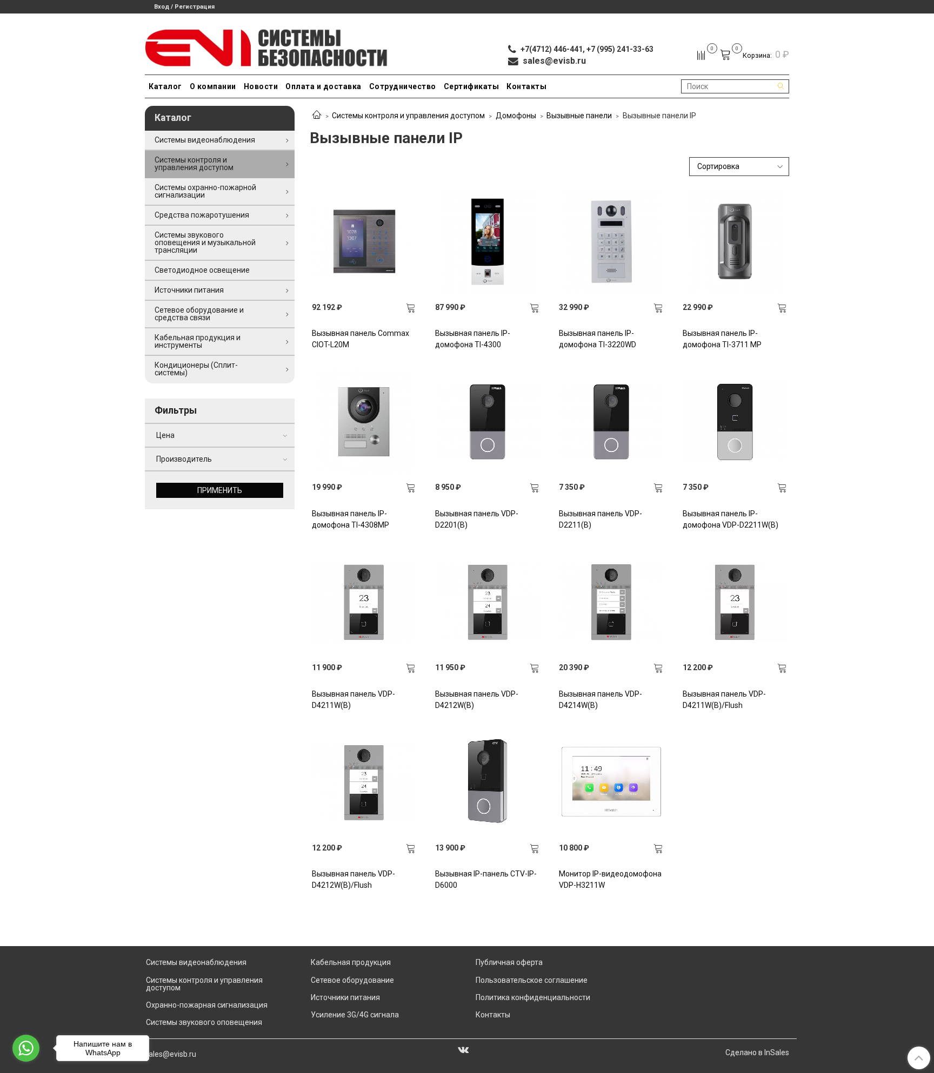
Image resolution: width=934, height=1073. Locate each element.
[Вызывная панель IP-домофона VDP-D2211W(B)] (735, 421)
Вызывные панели (579, 115)
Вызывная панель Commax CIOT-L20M (360, 339)
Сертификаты (471, 86)
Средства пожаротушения (202, 215)
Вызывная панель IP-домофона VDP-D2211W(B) (730, 519)
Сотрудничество (402, 86)
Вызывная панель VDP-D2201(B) (476, 519)
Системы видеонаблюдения (205, 140)
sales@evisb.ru (170, 1054)
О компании (213, 86)
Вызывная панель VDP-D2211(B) (600, 519)
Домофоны (516, 115)
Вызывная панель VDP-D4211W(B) (353, 700)
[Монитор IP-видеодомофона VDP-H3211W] (611, 782)
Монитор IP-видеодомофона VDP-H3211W (610, 879)
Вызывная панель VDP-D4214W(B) (600, 700)
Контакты (526, 86)
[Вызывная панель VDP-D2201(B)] (487, 421)
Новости (261, 86)
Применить (219, 490)
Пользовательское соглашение (532, 980)
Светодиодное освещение (202, 270)
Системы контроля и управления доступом (408, 115)
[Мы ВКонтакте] (463, 1049)
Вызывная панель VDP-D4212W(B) (476, 700)
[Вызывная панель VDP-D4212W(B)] (487, 602)
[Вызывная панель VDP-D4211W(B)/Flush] (735, 602)
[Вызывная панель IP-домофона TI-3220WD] (611, 241)
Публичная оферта (509, 962)
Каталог (165, 86)
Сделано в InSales (757, 1052)
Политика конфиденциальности (533, 997)
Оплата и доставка (323, 86)
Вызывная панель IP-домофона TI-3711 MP (722, 339)
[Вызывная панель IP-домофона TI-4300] (487, 241)
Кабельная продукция (351, 962)
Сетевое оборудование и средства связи (199, 314)
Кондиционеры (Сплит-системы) (196, 369)
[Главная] (317, 115)
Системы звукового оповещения (204, 1022)
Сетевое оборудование (352, 980)
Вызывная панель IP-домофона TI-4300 (472, 339)
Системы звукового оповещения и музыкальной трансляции (205, 242)
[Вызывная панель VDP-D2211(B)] (611, 421)
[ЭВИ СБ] (267, 45)
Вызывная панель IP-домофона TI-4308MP (350, 519)
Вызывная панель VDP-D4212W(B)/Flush (353, 879)
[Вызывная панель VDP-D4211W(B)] (364, 602)
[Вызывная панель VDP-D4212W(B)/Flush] (364, 782)
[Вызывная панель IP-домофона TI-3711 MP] (735, 241)
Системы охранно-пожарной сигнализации (205, 191)
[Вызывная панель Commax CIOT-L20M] (364, 241)
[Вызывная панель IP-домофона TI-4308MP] (364, 421)
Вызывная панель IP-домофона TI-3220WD (597, 339)
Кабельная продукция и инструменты (198, 341)
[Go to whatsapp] (25, 1048)
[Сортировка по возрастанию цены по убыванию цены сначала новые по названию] (739, 166)
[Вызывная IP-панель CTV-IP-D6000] (487, 782)
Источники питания (189, 290)
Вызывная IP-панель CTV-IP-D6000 (486, 879)
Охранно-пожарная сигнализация (207, 1005)
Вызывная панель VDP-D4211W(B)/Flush (724, 700)
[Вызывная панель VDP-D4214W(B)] (611, 602)
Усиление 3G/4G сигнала (355, 1014)
